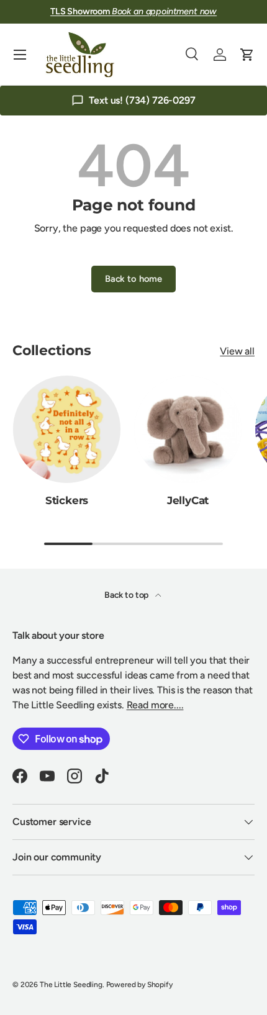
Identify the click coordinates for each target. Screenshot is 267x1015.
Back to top (127, 595)
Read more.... (155, 705)
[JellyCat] (188, 429)
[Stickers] (66, 429)
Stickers (67, 500)
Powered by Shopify (139, 984)
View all (237, 351)
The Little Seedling (71, 984)
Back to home (133, 278)
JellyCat (188, 500)
